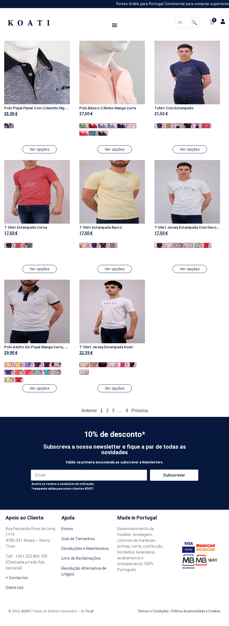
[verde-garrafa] (103, 133)
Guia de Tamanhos (78, 538)
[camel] (168, 125)
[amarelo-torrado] (18, 364)
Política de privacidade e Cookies (196, 611)
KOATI (26, 611)
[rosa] (131, 125)
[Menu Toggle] (114, 25)
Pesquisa (194, 22)
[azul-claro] (112, 125)
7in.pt (89, 611)
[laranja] (18, 372)
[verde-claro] (56, 372)
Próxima (140, 410)
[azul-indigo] (122, 125)
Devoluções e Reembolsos (85, 548)
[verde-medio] (84, 125)
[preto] (187, 125)
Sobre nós (15, 587)
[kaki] (28, 245)
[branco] (168, 245)
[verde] (197, 125)
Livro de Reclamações (81, 558)
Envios (67, 528)
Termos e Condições (153, 611)
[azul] (103, 125)
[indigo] (9, 372)
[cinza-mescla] (178, 125)
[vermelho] (93, 125)
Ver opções (39, 149)
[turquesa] (93, 133)
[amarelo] (84, 245)
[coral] (206, 125)
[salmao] (84, 133)
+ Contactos (17, 578)
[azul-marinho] (9, 125)
